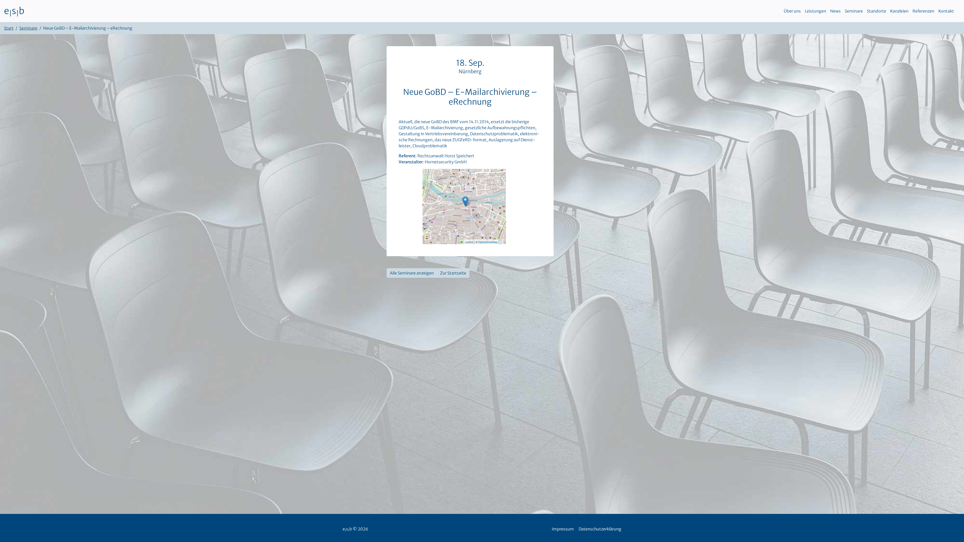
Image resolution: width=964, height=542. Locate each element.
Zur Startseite (453, 273)
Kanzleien (899, 11)
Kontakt (946, 11)
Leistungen (815, 11)
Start (9, 28)
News (835, 11)
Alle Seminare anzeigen (412, 273)
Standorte (876, 11)
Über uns (792, 11)
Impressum (563, 528)
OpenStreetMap (488, 242)
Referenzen (923, 11)
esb (14, 11)
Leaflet (469, 242)
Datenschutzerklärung (600, 528)
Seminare (854, 11)
